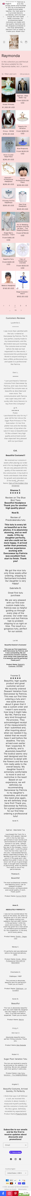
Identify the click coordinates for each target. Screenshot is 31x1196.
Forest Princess (8, 104)
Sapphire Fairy (8, 259)
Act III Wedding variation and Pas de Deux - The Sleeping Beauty (22, 227)
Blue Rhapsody (22, 148)
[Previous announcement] (3, 16)
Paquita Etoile (21, 1114)
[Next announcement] (27, 16)
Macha (21, 1019)
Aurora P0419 (21, 896)
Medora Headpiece (8, 285)
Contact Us (24, 1194)
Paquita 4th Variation (22, 127)
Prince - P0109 (8, 131)
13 (15, 310)
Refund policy (22, 1189)
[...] (16, 480)
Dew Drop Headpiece (22, 205)
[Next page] (21, 310)
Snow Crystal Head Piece (8, 156)
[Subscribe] (25, 1145)
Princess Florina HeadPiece (8, 201)
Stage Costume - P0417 (22, 293)
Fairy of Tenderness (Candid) (22, 261)
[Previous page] (4, 305)
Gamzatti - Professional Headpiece (8, 179)
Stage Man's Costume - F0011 (8, 234)
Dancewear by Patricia (14, 1187)
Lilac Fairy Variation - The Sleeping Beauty (15, 1074)
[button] (4, 42)
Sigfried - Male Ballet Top (22, 96)
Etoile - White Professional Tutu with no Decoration (16, 961)
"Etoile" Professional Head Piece (22, 180)
